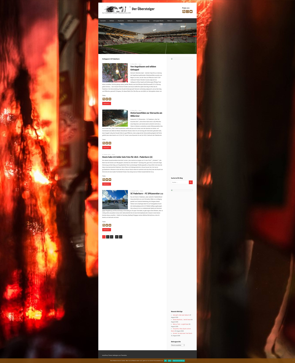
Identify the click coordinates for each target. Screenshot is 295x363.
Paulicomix (121, 20)
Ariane (113, 154)
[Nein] (293, 360)
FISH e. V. (169, 20)
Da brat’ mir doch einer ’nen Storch (182, 333)
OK (165, 360)
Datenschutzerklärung (143, 20)
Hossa (140, 64)
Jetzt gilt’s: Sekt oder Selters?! (181, 315)
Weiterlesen (106, 103)
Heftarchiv (130, 20)
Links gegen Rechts (158, 20)
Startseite (103, 20)
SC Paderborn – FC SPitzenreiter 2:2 (146, 193)
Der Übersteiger (143, 9)
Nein (169, 360)
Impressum (179, 20)
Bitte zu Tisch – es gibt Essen (180, 324)
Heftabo (112, 20)
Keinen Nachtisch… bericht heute (182, 319)
